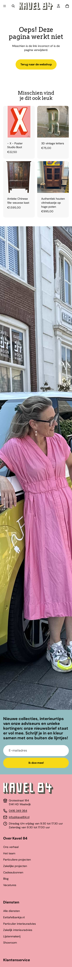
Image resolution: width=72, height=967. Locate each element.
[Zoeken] (13, 6)
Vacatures (9, 885)
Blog (6, 878)
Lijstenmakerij (11, 936)
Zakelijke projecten (15, 866)
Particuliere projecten (17, 859)
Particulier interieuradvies (19, 924)
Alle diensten (11, 911)
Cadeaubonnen (13, 872)
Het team (9, 853)
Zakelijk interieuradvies (17, 930)
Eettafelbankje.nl (14, 917)
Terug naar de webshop (36, 64)
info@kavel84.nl (19, 817)
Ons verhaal (11, 847)
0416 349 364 (18, 810)
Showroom (10, 942)
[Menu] (4, 6)
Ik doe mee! (36, 763)
